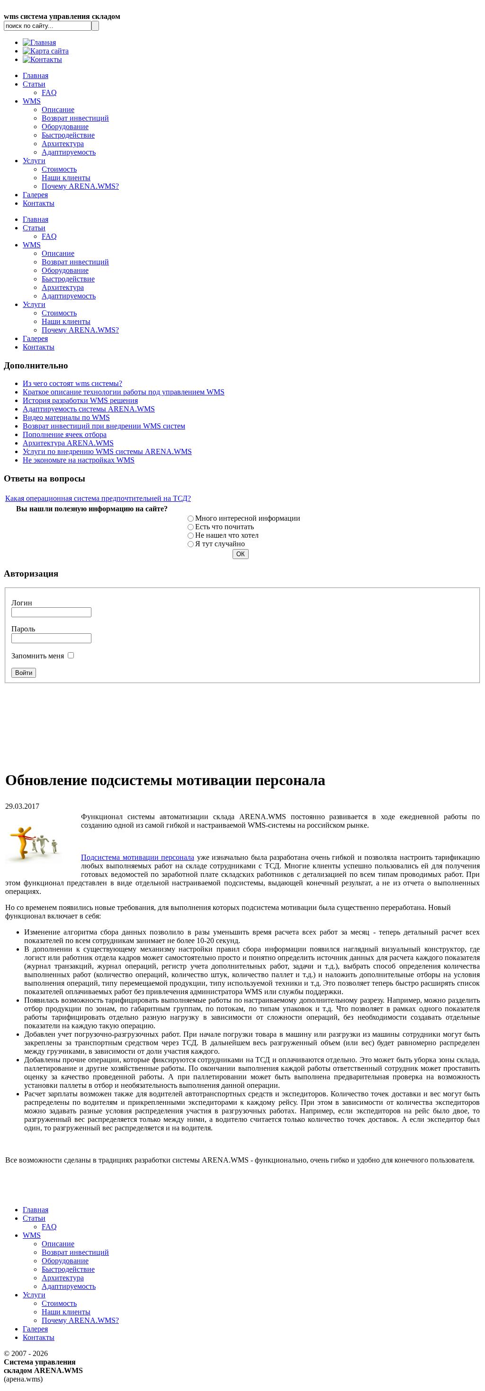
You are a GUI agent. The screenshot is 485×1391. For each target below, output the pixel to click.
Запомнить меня (37, 656)
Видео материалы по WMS (66, 417)
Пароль (23, 629)
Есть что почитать (224, 527)
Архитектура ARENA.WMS (68, 443)
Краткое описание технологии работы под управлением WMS (124, 392)
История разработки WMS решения (80, 400)
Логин (21, 603)
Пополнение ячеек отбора (65, 434)
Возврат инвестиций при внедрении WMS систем (104, 426)
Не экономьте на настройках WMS (79, 460)
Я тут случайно (220, 544)
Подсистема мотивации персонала (137, 857)
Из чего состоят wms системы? (72, 383)
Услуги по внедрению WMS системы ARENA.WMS (107, 451)
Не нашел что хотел (227, 535)
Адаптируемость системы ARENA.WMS (89, 409)
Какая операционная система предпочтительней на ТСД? (98, 498)
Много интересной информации (247, 518)
